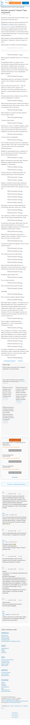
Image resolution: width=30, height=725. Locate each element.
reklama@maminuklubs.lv (23, 701)
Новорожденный (5, 648)
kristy (6, 514)
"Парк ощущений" (6, 26)
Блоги (2, 688)
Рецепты (3, 682)
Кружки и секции (5, 664)
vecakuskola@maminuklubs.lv (15, 702)
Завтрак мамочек (5, 686)
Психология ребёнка (5, 672)
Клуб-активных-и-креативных (10, 360)
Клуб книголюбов (5, 675)
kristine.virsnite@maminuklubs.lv (7, 701)
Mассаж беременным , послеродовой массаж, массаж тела (14, 443)
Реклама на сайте (18, 706)
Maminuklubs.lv (15, 713)
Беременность (5, 632)
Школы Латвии (4, 665)
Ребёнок (3, 645)
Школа (3, 657)
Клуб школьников (5, 661)
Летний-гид (20, 360)
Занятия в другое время (15, 450)
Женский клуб (4, 679)
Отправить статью (16, 3)
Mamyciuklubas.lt (15, 715)
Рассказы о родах (5, 638)
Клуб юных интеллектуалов (7, 659)
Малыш (3, 649)
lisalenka (7, 614)
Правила (12, 706)
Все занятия (15, 477)
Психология (4, 652)
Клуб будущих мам (5, 639)
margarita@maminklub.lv (10, 699)
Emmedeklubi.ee (15, 717)
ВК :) (6, 542)
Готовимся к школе (5, 662)
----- (6, 493)
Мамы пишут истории (6, 691)
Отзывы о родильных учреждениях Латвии (10, 641)
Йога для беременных (8, 455)
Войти (26, 3)
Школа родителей (15, 440)
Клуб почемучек (4, 674)
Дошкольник (4, 669)
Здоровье (3, 684)
